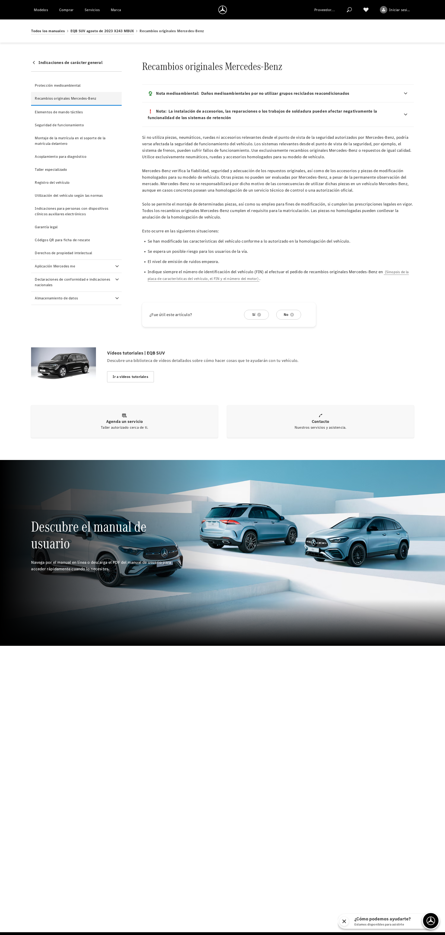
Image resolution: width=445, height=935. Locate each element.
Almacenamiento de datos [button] (56, 298)
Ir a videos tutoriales (130, 376)
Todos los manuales (48, 31)
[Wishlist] (366, 9)
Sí (253, 314)
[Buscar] (349, 9)
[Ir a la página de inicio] (222, 9)
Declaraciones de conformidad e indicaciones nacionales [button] (72, 282)
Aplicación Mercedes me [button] (55, 266)
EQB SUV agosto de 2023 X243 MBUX (102, 31)
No (286, 314)
